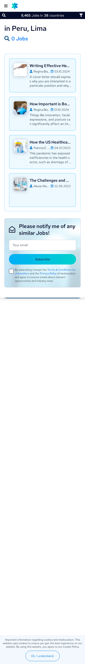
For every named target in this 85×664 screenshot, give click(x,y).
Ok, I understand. (42, 656)
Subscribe (42, 259)
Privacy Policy (48, 273)
